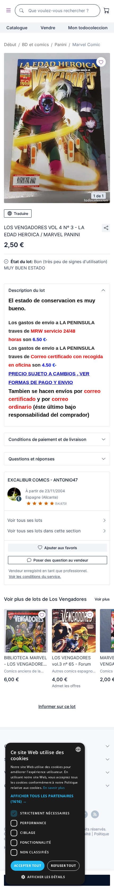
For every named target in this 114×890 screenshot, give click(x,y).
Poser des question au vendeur (60, 560)
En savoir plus (54, 787)
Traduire (21, 213)
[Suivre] (101, 62)
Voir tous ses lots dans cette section (44, 530)
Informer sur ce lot (57, 706)
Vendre (48, 27)
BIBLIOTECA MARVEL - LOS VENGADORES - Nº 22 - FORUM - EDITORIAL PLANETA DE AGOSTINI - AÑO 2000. (25, 661)
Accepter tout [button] (27, 865)
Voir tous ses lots (24, 520)
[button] (57, 290)
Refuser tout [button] (63, 865)
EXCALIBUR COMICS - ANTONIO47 (43, 480)
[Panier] (106, 10)
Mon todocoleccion (88, 27)
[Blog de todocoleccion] (95, 814)
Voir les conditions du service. (35, 576)
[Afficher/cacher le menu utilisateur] (7, 10)
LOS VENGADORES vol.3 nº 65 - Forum (71, 661)
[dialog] (45, 814)
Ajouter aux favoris (60, 547)
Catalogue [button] (16, 27)
